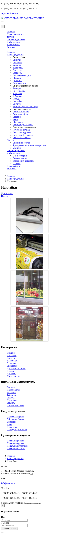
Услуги (10, 37)
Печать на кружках (22, 132)
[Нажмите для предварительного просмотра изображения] (7, 193)
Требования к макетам (23, 161)
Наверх (4, 196)
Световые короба (21, 111)
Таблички (17, 96)
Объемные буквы (21, 114)
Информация (13, 42)
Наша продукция (15, 34)
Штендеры (18, 122)
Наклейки (17, 101)
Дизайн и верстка (21, 142)
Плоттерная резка (15, 405)
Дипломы (17, 80)
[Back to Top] (2, 532)
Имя (3, 517)
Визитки (17, 60)
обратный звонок (9, 13)
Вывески (17, 117)
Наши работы (13, 44)
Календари (18, 67)
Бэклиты (17, 104)
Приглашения (19, 83)
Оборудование (20, 158)
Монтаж (17, 148)
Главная (11, 31)
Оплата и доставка (16, 39)
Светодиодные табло (23, 124)
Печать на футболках (23, 135)
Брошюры (17, 73)
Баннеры (17, 88)
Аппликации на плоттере (25, 106)
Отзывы (16, 163)
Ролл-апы (17, 93)
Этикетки (17, 70)
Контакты (11, 47)
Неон (15, 119)
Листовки (17, 62)
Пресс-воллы (19, 91)
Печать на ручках (21, 130)
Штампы (17, 78)
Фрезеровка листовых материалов (29, 145)
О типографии (20, 155)
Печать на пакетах (22, 137)
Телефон (5, 523)
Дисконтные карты (22, 75)
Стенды (16, 98)
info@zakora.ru (8, 483)
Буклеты (17, 65)
